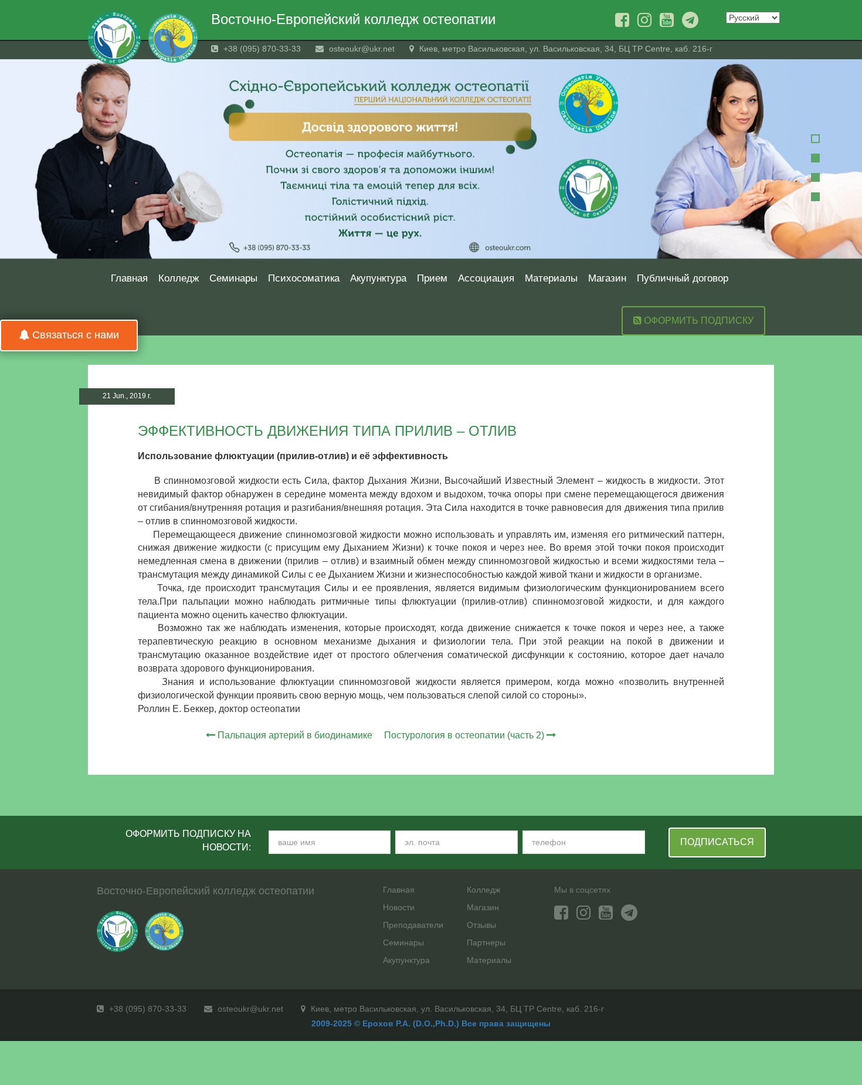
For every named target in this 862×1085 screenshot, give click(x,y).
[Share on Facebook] (730, 397)
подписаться (717, 842)
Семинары (233, 278)
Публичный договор (682, 278)
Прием (432, 278)
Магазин (607, 278)
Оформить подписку (698, 321)
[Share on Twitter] (752, 397)
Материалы (551, 278)
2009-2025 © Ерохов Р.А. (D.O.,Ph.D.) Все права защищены (431, 1023)
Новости (399, 907)
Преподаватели (413, 925)
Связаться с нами (74, 335)
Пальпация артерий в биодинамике (295, 735)
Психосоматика (304, 278)
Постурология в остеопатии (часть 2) (464, 735)
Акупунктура (378, 278)
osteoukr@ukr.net (361, 48)
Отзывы (481, 925)
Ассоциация (486, 278)
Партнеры (486, 942)
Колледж (178, 278)
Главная (129, 278)
